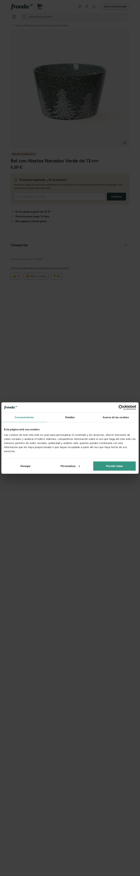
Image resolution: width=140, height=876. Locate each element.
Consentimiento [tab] (24, 417)
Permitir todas (114, 465)
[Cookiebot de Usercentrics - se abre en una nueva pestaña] (121, 407)
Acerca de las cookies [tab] (116, 417)
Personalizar (68, 465)
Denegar (25, 465)
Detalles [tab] (70, 417)
